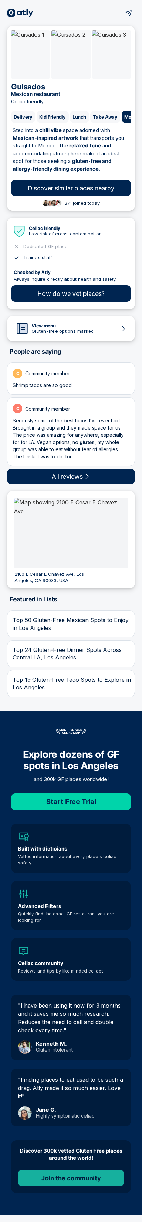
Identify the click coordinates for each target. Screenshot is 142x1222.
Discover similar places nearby (71, 188)
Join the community (71, 1178)
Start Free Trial (71, 802)
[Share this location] (129, 13)
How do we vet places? (71, 293)
